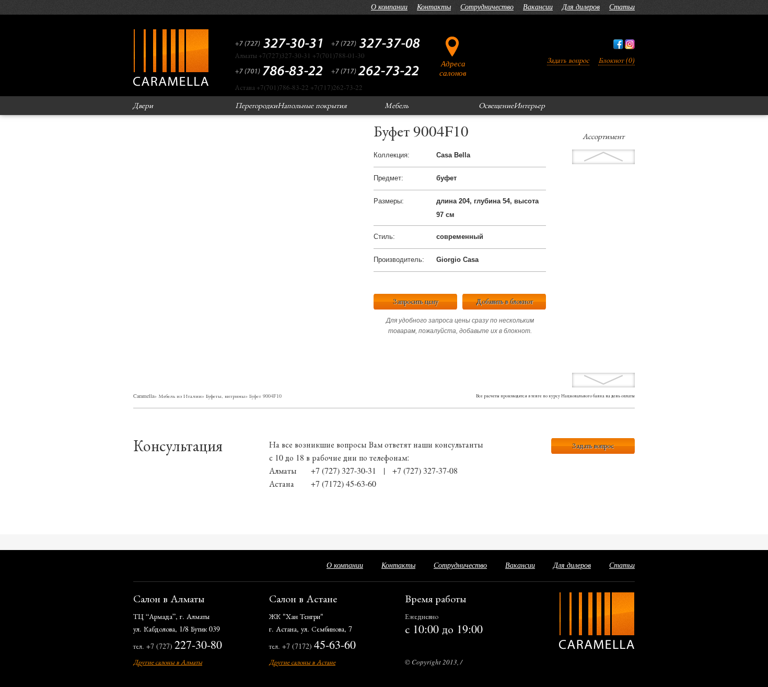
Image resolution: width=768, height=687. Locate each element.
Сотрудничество (487, 7)
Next (603, 157)
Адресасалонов (453, 67)
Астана (281, 483)
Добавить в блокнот (504, 301)
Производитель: (399, 260)
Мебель (397, 105)
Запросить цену (415, 301)
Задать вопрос (568, 60)
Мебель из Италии (180, 395)
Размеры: (389, 201)
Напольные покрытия (312, 105)
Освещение (496, 105)
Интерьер (529, 105)
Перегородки (256, 105)
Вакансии (538, 7)
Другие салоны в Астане (302, 662)
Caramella (143, 395)
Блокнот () (616, 60)
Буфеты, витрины (225, 395)
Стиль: (384, 237)
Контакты (434, 7)
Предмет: (388, 178)
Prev (603, 380)
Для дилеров (581, 7)
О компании (389, 7)
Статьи (622, 7)
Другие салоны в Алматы (167, 662)
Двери (143, 105)
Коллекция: (392, 155)
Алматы (283, 470)
